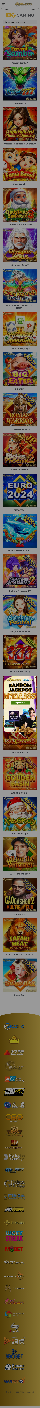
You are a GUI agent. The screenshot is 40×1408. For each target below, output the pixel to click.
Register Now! (21, 702)
